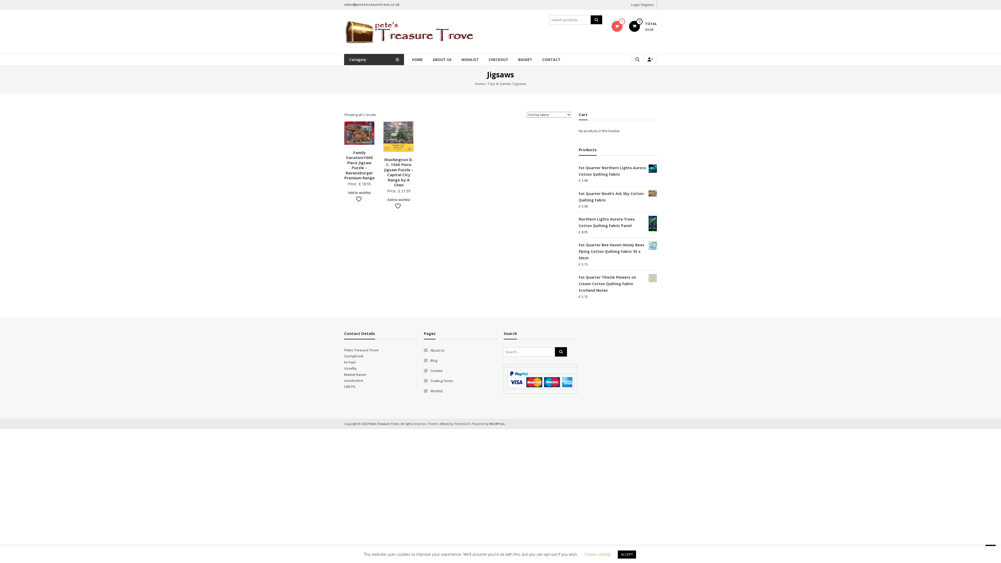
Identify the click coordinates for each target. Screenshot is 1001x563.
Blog (433, 360)
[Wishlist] (617, 26)
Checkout (498, 59)
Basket (525, 59)
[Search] (596, 19)
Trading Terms (441, 380)
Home (417, 59)
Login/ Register (642, 5)
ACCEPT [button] (627, 554)
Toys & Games (499, 83)
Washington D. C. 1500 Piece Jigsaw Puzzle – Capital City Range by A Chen (398, 172)
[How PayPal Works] (540, 380)
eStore (444, 424)
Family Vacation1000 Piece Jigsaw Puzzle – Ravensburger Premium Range (359, 165)
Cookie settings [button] (597, 554)
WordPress (496, 424)
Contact (551, 59)
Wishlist (470, 59)
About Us (442, 59)
